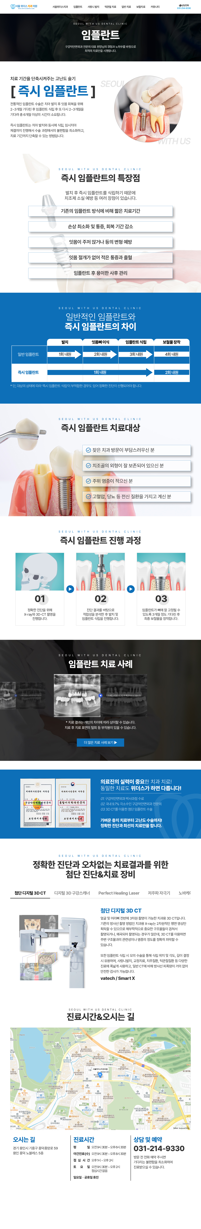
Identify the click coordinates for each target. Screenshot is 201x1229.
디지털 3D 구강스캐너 (72, 893)
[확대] (187, 1074)
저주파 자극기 (159, 893)
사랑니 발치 (93, 6)
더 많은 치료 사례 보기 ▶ (100, 742)
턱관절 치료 (110, 6)
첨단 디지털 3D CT (30, 893)
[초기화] (187, 1083)
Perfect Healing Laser (118, 893)
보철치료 (140, 6)
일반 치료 (126, 6)
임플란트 (77, 6)
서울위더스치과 (60, 6)
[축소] (187, 1078)
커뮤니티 (155, 6)
